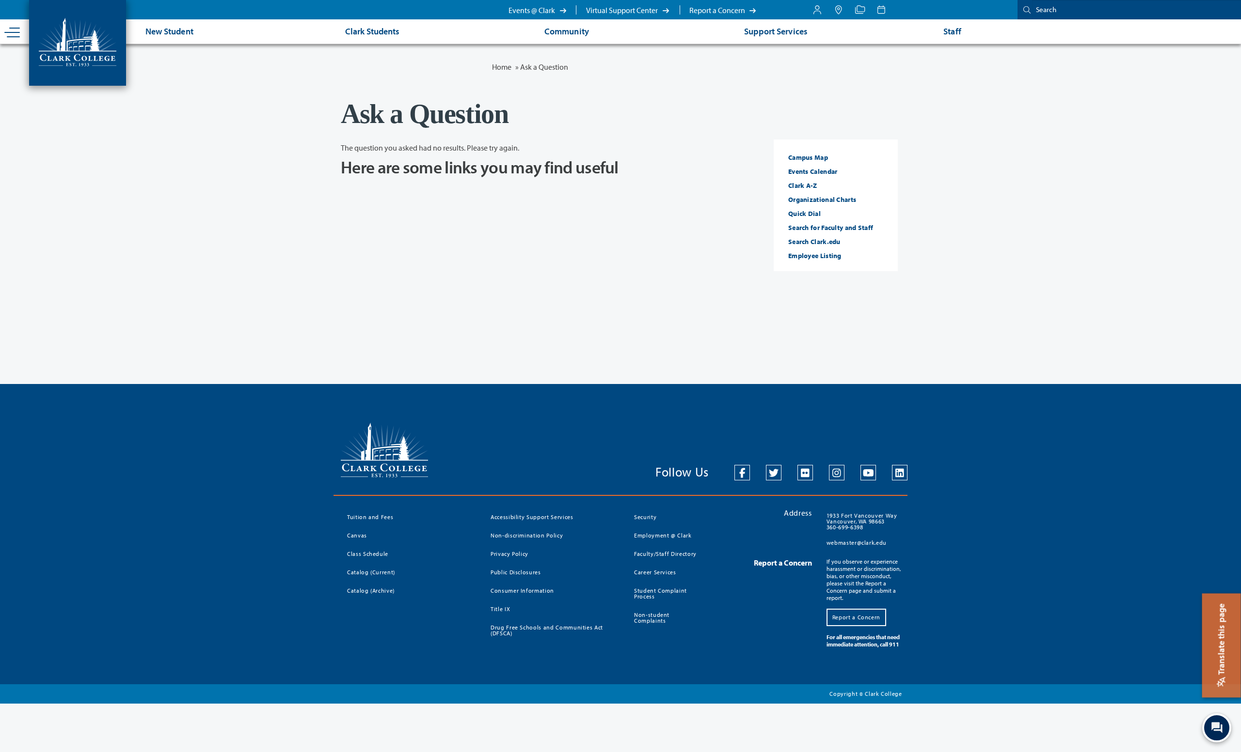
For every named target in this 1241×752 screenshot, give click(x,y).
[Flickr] (805, 472)
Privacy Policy (509, 553)
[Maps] (838, 9)
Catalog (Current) (371, 572)
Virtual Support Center (622, 10)
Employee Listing (815, 255)
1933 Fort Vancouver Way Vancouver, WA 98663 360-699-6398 (862, 521)
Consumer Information (522, 590)
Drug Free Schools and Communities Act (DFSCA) (547, 630)
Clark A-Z (802, 185)
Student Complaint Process (660, 593)
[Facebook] (742, 472)
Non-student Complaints (651, 617)
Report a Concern (718, 10)
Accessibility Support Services (532, 517)
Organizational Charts (822, 199)
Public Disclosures (516, 572)
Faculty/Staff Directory (665, 553)
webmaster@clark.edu (857, 542)
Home (501, 67)
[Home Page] (77, 41)
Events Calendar (813, 171)
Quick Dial (804, 213)
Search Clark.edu (814, 241)
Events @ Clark (533, 10)
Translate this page (1221, 640)
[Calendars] (881, 9)
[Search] (1025, 9)
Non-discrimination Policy (527, 535)
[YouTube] (868, 472)
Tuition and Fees (370, 517)
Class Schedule (367, 553)
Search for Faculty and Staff (830, 227)
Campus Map (808, 157)
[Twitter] (773, 472)
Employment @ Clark (663, 535)
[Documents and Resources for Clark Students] (817, 9)
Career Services (655, 572)
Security (645, 517)
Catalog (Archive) (371, 590)
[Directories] (860, 9)
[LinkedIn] (899, 472)
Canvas (357, 535)
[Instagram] (836, 472)
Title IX (500, 609)
